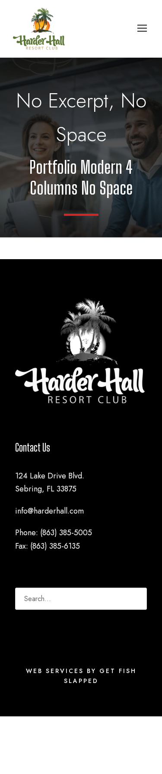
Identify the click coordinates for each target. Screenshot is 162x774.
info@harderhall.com (49, 511)
